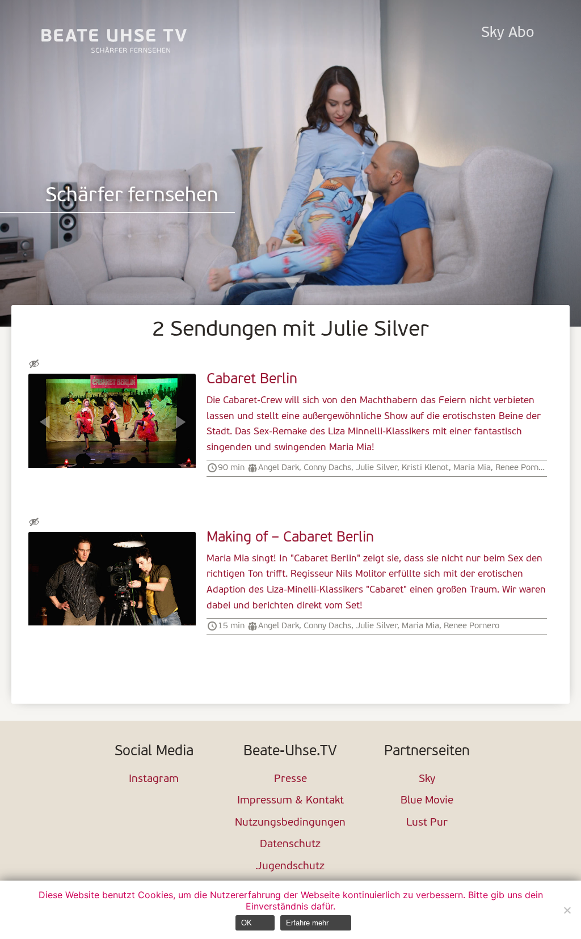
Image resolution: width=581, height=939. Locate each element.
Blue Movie (427, 801)
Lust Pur (427, 823)
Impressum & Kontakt (290, 801)
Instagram (154, 779)
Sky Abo (507, 33)
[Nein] (566, 910)
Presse (290, 779)
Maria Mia (472, 467)
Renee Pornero (523, 467)
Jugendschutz (290, 866)
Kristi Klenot (425, 467)
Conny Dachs (327, 467)
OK (246, 923)
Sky (427, 779)
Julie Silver (376, 467)
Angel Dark (278, 467)
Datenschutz (290, 844)
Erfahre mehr (307, 923)
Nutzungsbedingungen (290, 823)
